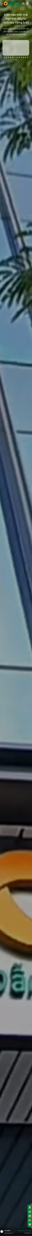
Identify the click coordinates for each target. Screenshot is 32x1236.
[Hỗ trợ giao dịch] (30, 1220)
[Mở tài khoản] (30, 1207)
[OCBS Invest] (30, 1216)
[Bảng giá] (30, 1211)
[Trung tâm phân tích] (30, 1224)
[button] (4, 57)
